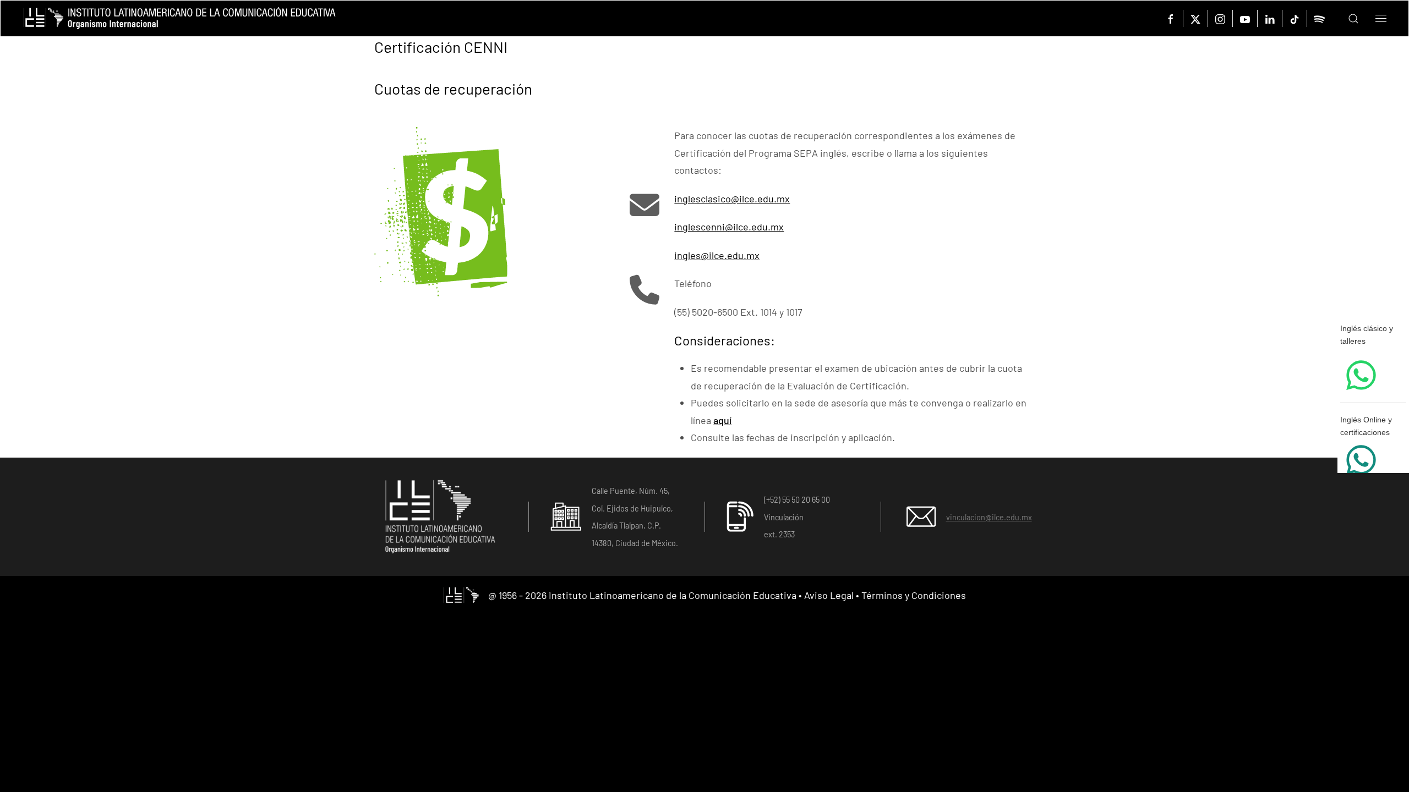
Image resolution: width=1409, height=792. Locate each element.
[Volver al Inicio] (180, 18)
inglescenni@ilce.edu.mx (729, 227)
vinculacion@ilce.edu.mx (989, 517)
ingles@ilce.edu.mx (717, 255)
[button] (1345, 18)
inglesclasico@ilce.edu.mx (732, 199)
